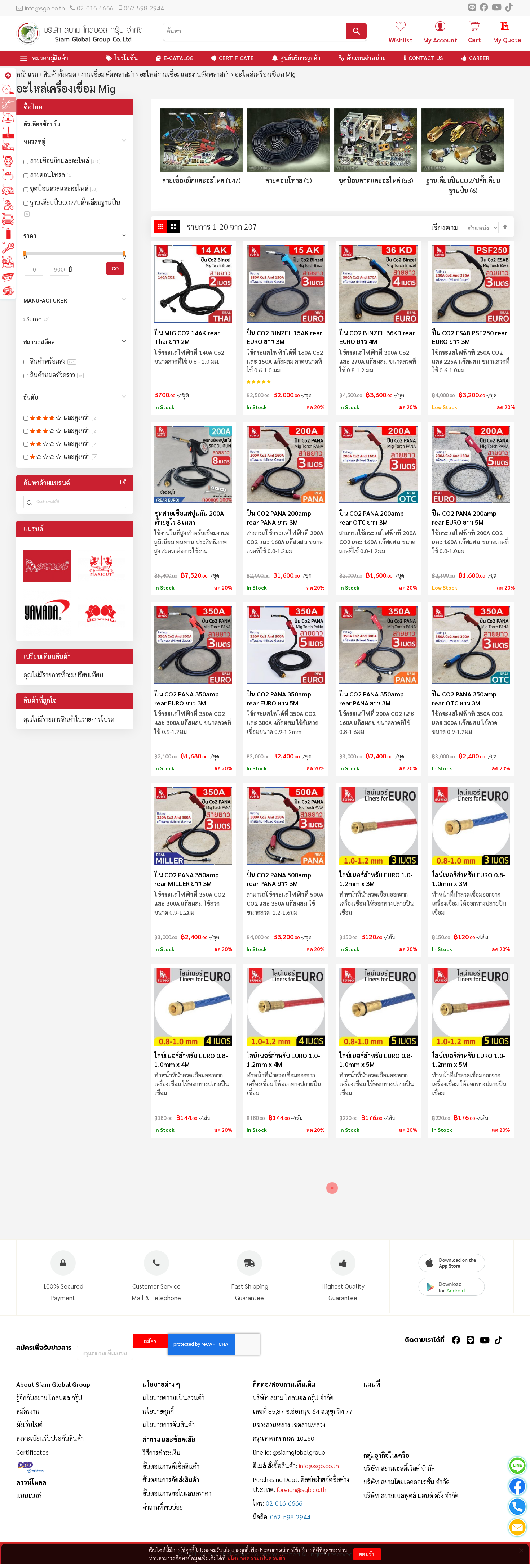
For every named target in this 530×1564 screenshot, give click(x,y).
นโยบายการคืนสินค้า (168, 1424)
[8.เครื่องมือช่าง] (8, 190)
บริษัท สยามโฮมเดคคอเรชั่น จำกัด (406, 1482)
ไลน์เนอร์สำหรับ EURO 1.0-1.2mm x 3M (376, 878)
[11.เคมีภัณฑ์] (8, 233)
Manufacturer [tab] (45, 300)
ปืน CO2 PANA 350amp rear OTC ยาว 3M (464, 698)
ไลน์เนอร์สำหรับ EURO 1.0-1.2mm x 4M (283, 1059)
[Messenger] (517, 1487)
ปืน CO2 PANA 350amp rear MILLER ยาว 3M (186, 878)
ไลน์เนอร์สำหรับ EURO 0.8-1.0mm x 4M (191, 1059)
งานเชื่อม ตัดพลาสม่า (107, 74)
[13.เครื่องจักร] (8, 262)
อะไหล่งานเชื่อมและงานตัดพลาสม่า (185, 74)
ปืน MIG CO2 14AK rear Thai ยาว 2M (187, 336)
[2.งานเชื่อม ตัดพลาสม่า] (8, 104)
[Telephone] (517, 1508)
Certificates (32, 1452)
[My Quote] (497, 27)
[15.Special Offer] (8, 291)
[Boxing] (101, 612)
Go (115, 268)
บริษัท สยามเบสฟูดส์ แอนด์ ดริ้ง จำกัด (411, 1495)
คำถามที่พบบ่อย (162, 1507)
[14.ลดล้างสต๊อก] (8, 277)
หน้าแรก (27, 74)
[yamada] (47, 612)
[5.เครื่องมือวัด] (8, 147)
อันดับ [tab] (30, 397)
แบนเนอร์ (29, 1495)
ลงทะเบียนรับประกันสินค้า (50, 1438)
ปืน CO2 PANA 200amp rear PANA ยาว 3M (279, 517)
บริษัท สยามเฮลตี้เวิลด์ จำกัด (399, 1468)
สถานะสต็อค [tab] (39, 342)
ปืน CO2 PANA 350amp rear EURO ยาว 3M (186, 698)
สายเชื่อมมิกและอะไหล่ (64, 160)
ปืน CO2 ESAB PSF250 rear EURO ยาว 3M (469, 336)
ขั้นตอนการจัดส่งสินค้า (170, 1479)
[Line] (517, 1467)
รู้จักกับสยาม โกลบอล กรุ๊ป (49, 1397)
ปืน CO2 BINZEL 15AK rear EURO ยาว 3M (284, 336)
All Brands (123, 482)
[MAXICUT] (101, 565)
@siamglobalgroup (299, 1452)
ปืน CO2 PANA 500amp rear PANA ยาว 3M (279, 878)
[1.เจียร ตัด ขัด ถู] (8, 89)
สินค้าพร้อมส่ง (52, 361)
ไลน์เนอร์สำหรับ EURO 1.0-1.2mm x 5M (468, 1059)
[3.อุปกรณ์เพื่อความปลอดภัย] (8, 118)
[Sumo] (47, 565)
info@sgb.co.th (45, 8)
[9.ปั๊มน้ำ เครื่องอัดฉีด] (8, 205)
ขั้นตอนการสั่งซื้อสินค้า (170, 1466)
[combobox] (264, 31)
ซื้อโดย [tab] (32, 107)
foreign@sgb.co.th (301, 1489)
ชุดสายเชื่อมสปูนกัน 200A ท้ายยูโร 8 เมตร (189, 517)
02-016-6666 (95, 8)
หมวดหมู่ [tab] (34, 141)
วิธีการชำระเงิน (161, 1452)
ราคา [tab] (29, 235)
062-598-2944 (144, 8)
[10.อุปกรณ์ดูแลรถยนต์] (8, 219)
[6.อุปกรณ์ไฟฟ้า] (8, 161)
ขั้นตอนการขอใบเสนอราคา (176, 1493)
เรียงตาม (445, 227)
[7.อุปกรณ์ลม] (8, 176)
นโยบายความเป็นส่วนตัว (256, 1558)
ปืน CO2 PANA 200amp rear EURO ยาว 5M (464, 517)
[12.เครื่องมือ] (8, 248)
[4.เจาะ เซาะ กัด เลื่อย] (8, 133)
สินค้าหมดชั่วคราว (56, 375)
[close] (521, 1550)
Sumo (37, 318)
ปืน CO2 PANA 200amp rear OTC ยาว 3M (371, 517)
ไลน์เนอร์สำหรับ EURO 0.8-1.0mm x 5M (376, 1059)
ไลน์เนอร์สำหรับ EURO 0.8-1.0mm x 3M (468, 878)
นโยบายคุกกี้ (158, 1411)
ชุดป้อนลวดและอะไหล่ (63, 188)
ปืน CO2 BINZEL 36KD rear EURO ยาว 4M (377, 336)
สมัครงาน (28, 1411)
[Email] (517, 1528)
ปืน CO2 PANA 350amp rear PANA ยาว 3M (371, 698)
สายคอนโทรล (50, 174)
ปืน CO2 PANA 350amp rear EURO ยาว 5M (279, 698)
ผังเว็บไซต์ (29, 1424)
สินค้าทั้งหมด (59, 74)
